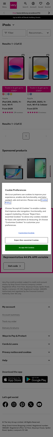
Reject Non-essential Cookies (26, 240)
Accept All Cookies (26, 247)
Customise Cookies (26, 233)
